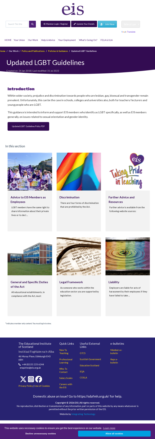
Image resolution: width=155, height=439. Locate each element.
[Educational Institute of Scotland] (73, 8)
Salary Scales (66, 378)
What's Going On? (88, 40)
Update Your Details (85, 24)
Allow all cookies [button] (114, 433)
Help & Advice (48, 40)
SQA (82, 371)
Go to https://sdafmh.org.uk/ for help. (95, 396)
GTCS (83, 353)
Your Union (20, 40)
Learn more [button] (109, 428)
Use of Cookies (42, 385)
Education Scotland (89, 365)
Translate (131, 32)
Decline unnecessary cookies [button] (40, 433)
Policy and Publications (33, 51)
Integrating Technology (83, 414)
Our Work (33, 40)
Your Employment (67, 40)
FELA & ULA (107, 40)
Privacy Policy (25, 385)
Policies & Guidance (58, 51)
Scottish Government (90, 359)
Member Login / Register (57, 24)
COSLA (83, 377)
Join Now (108, 24)
